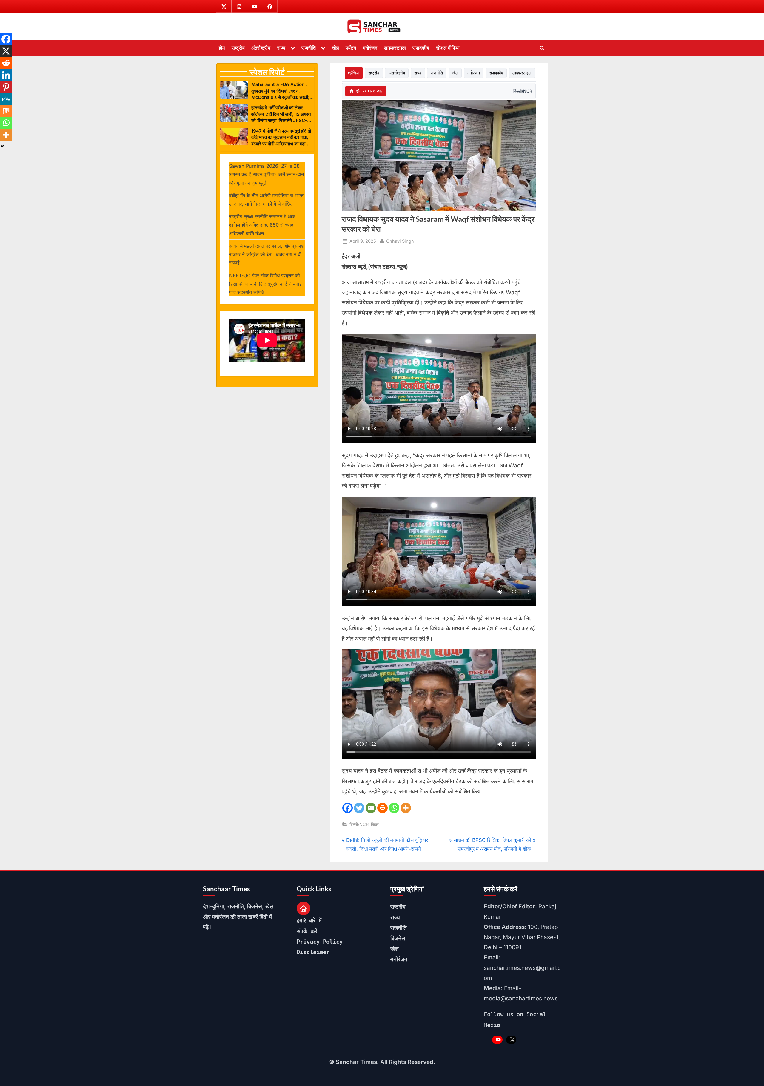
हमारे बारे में (309, 920)
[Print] (382, 808)
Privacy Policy (320, 941)
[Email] (371, 808)
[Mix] (6, 111)
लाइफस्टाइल (395, 48)
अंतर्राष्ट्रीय (260, 48)
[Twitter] (359, 808)
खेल (335, 48)
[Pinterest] (6, 87)
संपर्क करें (307, 931)
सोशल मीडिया (448, 48)
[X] (6, 51)
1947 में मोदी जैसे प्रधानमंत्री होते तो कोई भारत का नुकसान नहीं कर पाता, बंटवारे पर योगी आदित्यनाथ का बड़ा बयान (281, 137)
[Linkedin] (6, 75)
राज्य (281, 48)
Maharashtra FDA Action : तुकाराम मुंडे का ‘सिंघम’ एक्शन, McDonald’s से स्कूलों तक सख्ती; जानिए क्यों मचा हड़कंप (280, 90)
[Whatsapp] (394, 808)
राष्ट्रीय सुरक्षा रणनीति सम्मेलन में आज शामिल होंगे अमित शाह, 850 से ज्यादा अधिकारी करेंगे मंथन (262, 224)
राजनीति (308, 48)
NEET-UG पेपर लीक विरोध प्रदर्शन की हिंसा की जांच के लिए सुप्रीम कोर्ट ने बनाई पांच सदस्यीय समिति (265, 284)
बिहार (375, 824)
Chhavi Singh (400, 241)
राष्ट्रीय (238, 48)
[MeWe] (6, 99)
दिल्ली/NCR (522, 90)
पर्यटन (351, 48)
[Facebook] (347, 808)
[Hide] (2, 146)
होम (222, 48)
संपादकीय (420, 48)
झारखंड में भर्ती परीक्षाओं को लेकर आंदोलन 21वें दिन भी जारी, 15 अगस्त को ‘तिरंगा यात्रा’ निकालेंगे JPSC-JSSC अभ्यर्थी (281, 114)
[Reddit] (6, 63)
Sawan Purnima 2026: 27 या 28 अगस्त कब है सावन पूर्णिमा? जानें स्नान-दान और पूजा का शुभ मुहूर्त (266, 174)
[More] (406, 808)
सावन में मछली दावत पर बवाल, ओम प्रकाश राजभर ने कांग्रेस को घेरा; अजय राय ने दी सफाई (266, 254)
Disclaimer (313, 952)
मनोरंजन (370, 48)
